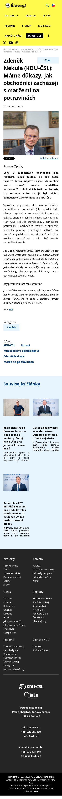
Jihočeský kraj (39, 606)
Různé (6, 569)
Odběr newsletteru (49, 158)
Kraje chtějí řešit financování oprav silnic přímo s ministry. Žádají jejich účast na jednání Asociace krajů (15, 438)
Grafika (7, 617)
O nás (46, 15)
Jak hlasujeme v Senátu (14, 625)
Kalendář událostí (12, 577)
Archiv (6, 584)
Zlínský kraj (8, 665)
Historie (7, 602)
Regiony (10, 25)
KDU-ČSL (9, 345)
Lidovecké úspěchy (42, 577)
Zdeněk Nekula (13, 356)
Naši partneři (9, 632)
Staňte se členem (41, 650)
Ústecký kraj (38, 617)
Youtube (10, 43)
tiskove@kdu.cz (31, 756)
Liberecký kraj (39, 621)
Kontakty (7, 613)
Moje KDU (44, 25)
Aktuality (11, 15)
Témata (30, 15)
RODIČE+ (37, 565)
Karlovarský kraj (40, 613)
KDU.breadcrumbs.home (4, 49)
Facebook (48, 35)
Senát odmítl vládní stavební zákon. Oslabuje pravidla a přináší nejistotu (45, 433)
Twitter (4, 43)
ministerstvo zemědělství (21, 351)
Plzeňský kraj (39, 609)
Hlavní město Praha (42, 598)
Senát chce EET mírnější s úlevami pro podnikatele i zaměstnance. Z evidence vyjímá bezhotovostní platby (14, 513)
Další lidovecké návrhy (43, 569)
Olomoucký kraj (11, 661)
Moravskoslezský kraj (13, 669)
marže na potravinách (18, 362)
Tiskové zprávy (10, 565)
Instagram (17, 43)
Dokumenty (9, 606)
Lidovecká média (11, 573)
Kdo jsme (8, 598)
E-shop (26, 25)
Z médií (11, 327)
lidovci (25, 345)
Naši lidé (7, 609)
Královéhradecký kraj (13, 646)
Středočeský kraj (41, 602)
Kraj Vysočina (9, 654)
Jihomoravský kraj (12, 657)
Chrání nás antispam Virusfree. (25, 785)
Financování (9, 628)
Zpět (48, 60)
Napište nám (13, 35)
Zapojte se (34, 35)
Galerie (7, 580)
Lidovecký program (42, 573)
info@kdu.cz (31, 736)
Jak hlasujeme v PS (12, 621)
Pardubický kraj (10, 650)
